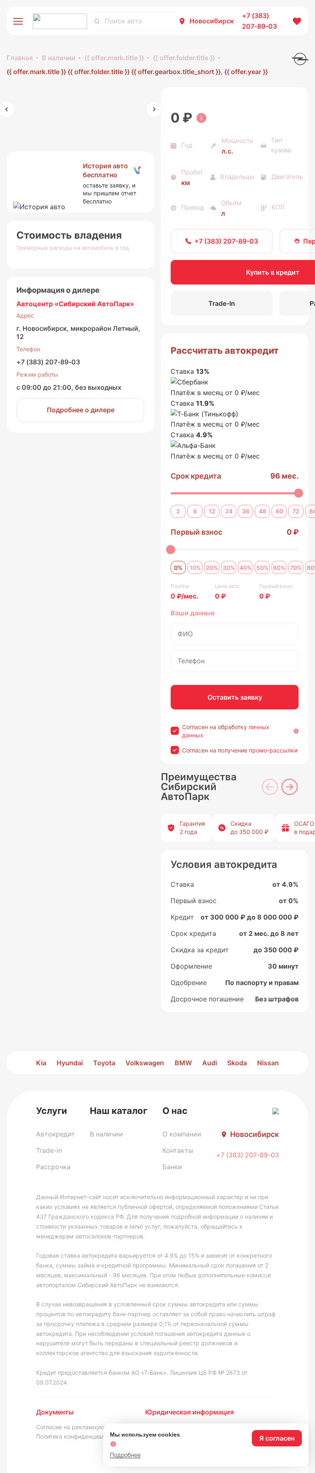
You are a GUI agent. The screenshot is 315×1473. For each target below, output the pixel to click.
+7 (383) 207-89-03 (48, 362)
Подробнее (125, 1454)
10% (195, 567)
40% (246, 567)
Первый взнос (196, 532)
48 (262, 511)
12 (212, 511)
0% (178, 567)
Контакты (177, 1150)
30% (229, 567)
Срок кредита (196, 476)
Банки (172, 1167)
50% (262, 567)
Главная (20, 58)
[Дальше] (289, 787)
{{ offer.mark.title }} (114, 58)
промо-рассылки (273, 750)
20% (212, 567)
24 (229, 511)
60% (279, 567)
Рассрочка (53, 1167)
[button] (80, 182)
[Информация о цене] (201, 118)
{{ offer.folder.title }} (184, 58)
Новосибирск (211, 21)
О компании (181, 1134)
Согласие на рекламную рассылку (85, 1426)
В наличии (58, 58)
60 (279, 511)
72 (295, 511)
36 (245, 511)
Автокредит (55, 1134)
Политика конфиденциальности (80, 1436)
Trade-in (49, 1150)
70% (296, 567)
